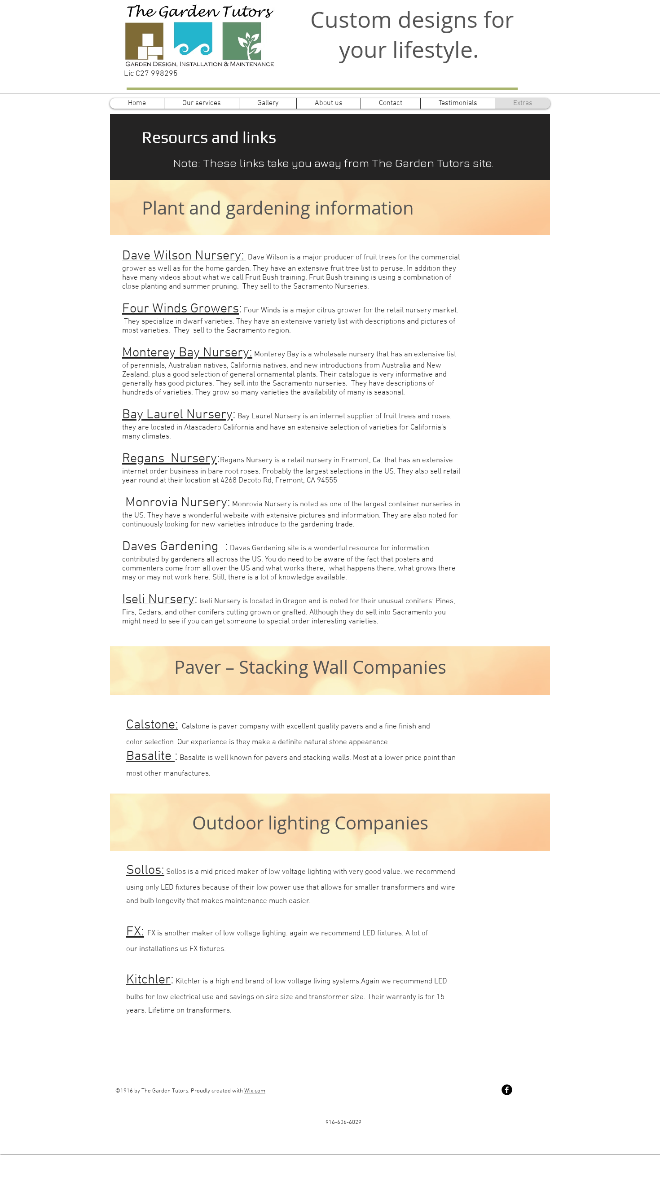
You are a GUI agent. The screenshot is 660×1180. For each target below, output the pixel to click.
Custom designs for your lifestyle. (412, 34)
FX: (135, 932)
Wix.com (254, 1091)
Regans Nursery (169, 459)
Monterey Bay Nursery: (187, 353)
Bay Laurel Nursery (177, 415)
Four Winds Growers (180, 309)
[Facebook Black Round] (507, 1089)
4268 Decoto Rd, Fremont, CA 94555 (278, 480)
